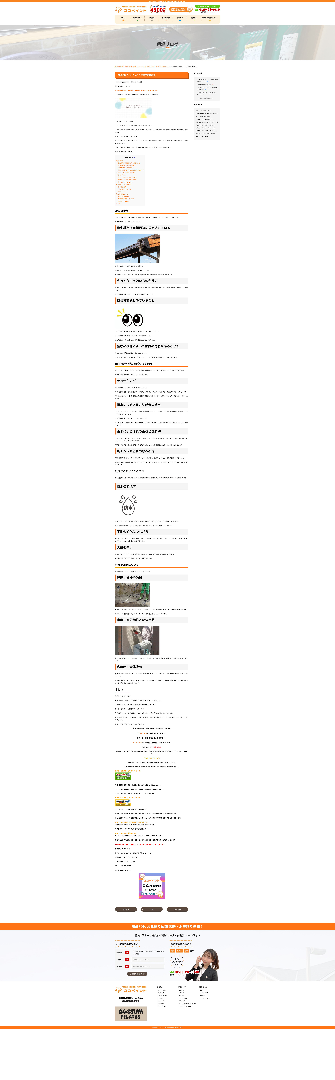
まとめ (118, 203)
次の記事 (177, 909)
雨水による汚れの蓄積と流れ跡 (127, 180)
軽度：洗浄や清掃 (123, 196)
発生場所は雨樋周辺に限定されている (129, 163)
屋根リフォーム (199, 116)
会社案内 (152, 18)
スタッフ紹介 (161, 1001)
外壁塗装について (200, 119)
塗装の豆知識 (207, 116)
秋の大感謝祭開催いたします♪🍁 (206, 84)
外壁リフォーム (210, 111)
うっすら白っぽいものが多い (126, 165)
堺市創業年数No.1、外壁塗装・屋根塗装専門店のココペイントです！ (137, 90)
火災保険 (206, 125)
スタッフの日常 (206, 133)
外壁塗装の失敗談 (200, 113)
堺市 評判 (215, 122)
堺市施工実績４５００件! (152, 758)
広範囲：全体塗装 (123, 201)
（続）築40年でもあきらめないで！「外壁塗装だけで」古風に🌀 (207, 80)
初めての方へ (137, 18)
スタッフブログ (162, 1006)
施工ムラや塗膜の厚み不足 (126, 182)
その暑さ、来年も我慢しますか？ (205, 98)
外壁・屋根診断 (183, 998)
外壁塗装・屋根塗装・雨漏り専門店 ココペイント (130, 67)
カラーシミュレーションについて (204, 122)
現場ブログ (150, 67)
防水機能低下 (122, 187)
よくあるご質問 (204, 993)
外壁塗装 (181, 993)
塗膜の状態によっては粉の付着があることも (131, 170)
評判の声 (180, 18)
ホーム (123, 18)
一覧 (151, 909)
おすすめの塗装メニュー (210, 18)
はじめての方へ (162, 990)
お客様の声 (161, 1003)
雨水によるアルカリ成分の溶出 (127, 177)
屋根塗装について (209, 119)
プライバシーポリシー (205, 998)
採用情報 (202, 995)
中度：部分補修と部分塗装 (126, 199)
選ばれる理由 (166, 18)
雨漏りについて (212, 125)
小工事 (204, 111)
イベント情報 (205, 136)
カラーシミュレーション (185, 1006)
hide (133, 157)
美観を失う (121, 192)
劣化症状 (215, 113)
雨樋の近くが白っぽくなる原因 (125, 172)
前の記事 (126, 909)
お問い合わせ (203, 990)
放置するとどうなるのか (123, 184)
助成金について (213, 130)
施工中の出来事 (212, 128)
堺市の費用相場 (199, 125)
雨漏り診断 (182, 1001)
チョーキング (122, 175)
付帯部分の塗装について (163, 67)
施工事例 (194, 18)
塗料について (199, 133)
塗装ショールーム (162, 995)
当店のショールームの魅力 (202, 130)
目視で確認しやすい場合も (126, 168)
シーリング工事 (208, 113)
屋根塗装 (181, 995)
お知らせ (213, 133)
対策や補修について (122, 194)
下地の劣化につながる (124, 189)
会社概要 (160, 998)
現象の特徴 (119, 161)
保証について (199, 111)
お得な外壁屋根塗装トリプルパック (187, 1003)
